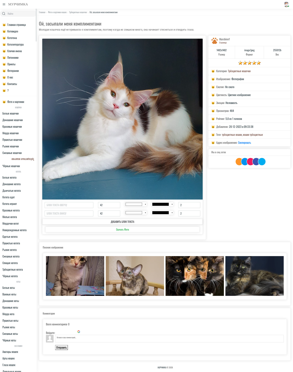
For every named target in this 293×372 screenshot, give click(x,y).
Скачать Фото (122, 229)
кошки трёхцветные (253, 135)
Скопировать (244, 142)
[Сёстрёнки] (195, 276)
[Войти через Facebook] (68, 331)
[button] (286, 4)
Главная (42, 12)
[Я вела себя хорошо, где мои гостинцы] (135, 276)
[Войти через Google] (78, 331)
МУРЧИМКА (162, 367)
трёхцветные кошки (232, 135)
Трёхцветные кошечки (78, 12)
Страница (223, 42)
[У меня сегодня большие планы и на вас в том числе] (254, 276)
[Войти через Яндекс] (73, 331)
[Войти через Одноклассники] (84, 331)
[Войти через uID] (58, 331)
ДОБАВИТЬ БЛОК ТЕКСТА (122, 222)
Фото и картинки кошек (57, 12)
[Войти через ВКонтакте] (63, 331)
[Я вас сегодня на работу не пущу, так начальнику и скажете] (75, 276)
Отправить (61, 347)
